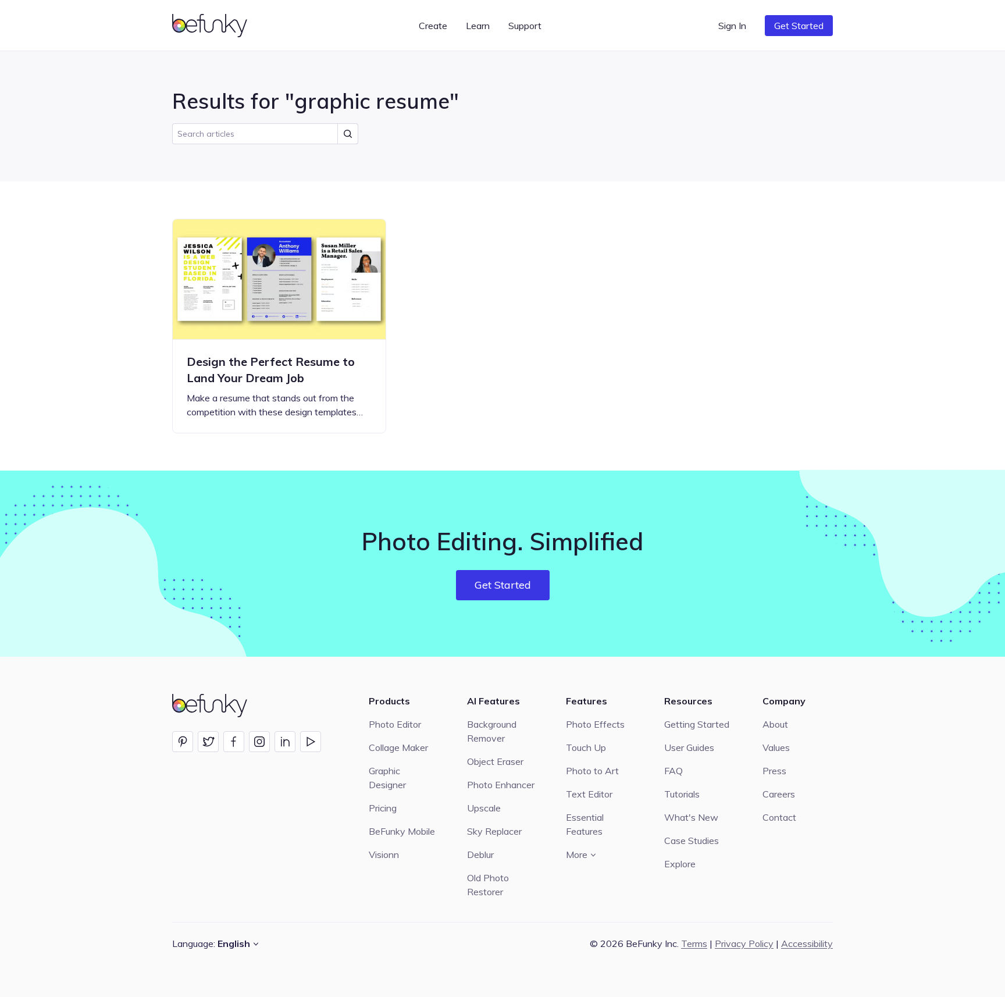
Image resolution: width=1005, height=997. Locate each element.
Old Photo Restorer (488, 885)
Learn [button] (478, 25)
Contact (779, 817)
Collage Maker (398, 747)
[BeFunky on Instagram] (259, 741)
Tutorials (682, 794)
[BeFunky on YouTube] (310, 741)
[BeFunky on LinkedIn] (285, 741)
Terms (694, 943)
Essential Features (585, 824)
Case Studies (691, 840)
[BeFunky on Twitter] (208, 741)
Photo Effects (595, 724)
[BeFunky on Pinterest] (182, 741)
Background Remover (491, 731)
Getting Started (696, 724)
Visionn (384, 854)
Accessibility (807, 943)
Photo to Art (592, 771)
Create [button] (433, 25)
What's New (691, 817)
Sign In (732, 25)
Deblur (480, 854)
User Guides (689, 747)
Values (776, 747)
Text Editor (589, 794)
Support (524, 25)
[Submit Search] (347, 133)
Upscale (484, 808)
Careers (778, 794)
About (775, 724)
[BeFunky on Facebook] (233, 741)
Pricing (383, 808)
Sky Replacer (494, 831)
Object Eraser (495, 761)
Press (774, 771)
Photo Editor (395, 724)
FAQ (673, 771)
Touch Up (586, 747)
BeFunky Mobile (402, 831)
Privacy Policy (744, 943)
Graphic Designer (387, 778)
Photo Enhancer (500, 785)
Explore (680, 864)
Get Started (799, 25)
